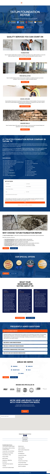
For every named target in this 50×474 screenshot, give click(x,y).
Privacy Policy (32, 200)
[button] (22, 3)
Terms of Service (28, 205)
